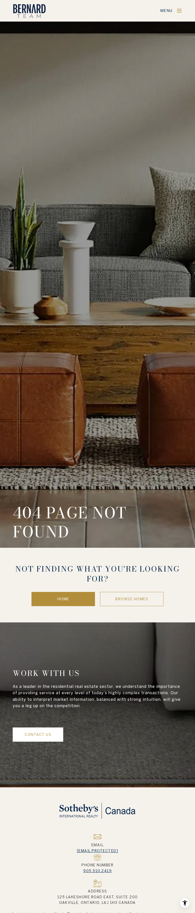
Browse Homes (131, 599)
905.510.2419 (97, 871)
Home (63, 599)
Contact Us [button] (38, 735)
